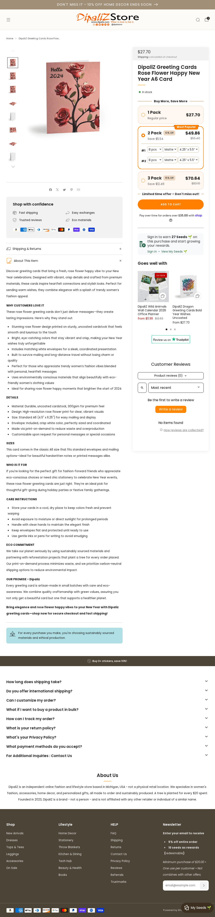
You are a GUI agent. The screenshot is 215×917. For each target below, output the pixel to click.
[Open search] (142, 388)
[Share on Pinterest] (71, 189)
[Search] (198, 20)
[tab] (166, 329)
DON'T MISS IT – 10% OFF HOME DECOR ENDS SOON (104, 4)
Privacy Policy (120, 861)
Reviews (116, 868)
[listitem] (107, 661)
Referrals (117, 875)
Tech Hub (65, 861)
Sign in (152, 251)
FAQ (113, 833)
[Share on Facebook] (50, 189)
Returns (116, 847)
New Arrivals (15, 833)
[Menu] (8, 20)
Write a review (171, 409)
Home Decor (67, 833)
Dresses (12, 840)
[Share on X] (57, 189)
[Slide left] (13, 52)
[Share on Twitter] (64, 189)
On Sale (11, 868)
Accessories (14, 861)
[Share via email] (78, 189)
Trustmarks (118, 882)
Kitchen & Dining (70, 854)
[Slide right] (13, 167)
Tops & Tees (15, 847)
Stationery (66, 840)
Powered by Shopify (175, 910)
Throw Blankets (69, 847)
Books (63, 875)
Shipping (143, 57)
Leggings (12, 854)
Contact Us (119, 854)
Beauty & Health (70, 868)
